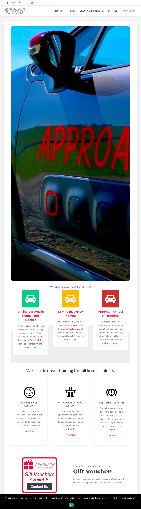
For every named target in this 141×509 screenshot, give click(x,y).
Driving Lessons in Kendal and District (30, 316)
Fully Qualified (36, 340)
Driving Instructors (110, 343)
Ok (71, 505)
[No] (137, 501)
